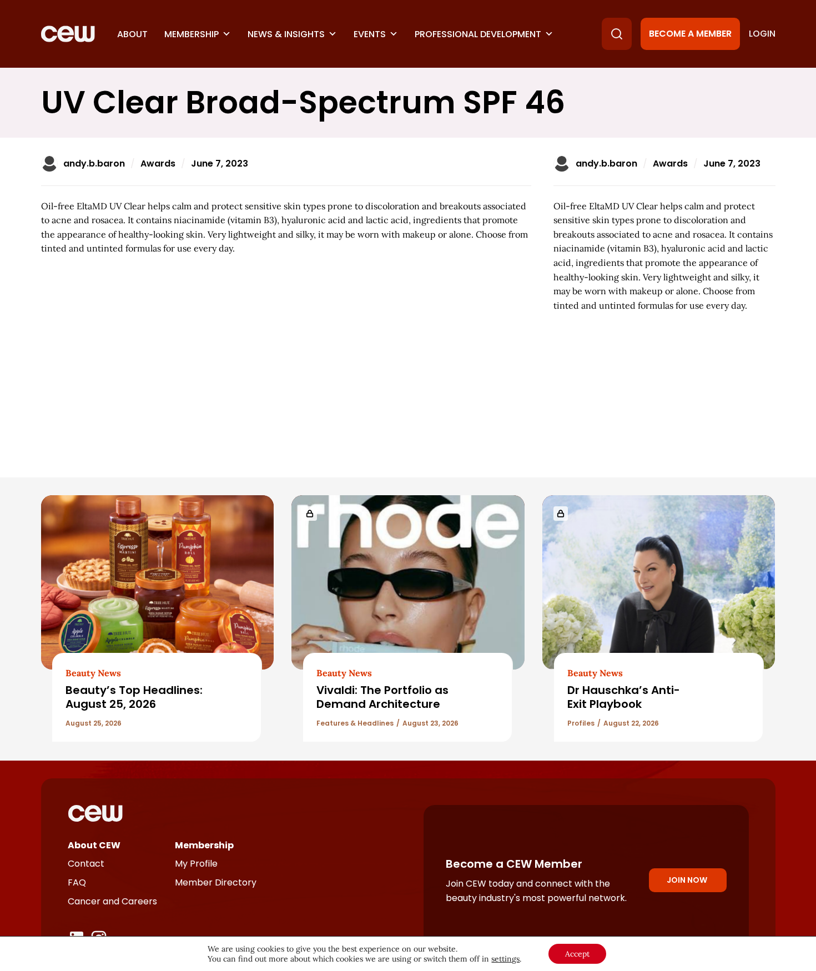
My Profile (196, 863)
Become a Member (690, 33)
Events (370, 34)
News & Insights (286, 34)
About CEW (94, 845)
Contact (86, 863)
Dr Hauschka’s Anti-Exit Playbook (623, 697)
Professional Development (478, 34)
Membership (191, 34)
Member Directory (215, 882)
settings (505, 959)
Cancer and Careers (112, 901)
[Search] (617, 34)
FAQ (77, 882)
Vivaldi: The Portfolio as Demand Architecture (382, 697)
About (132, 34)
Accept (577, 954)
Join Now (687, 880)
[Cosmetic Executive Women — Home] (68, 34)
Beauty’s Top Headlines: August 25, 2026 (134, 697)
